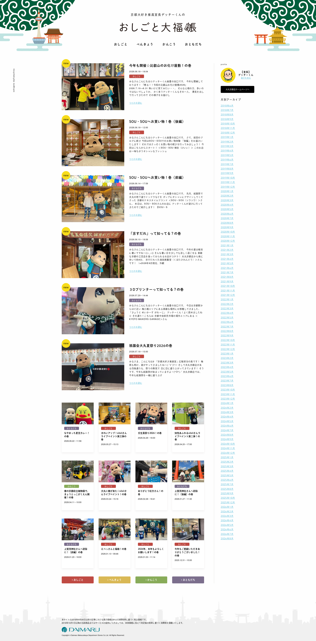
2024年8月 (227, 435)
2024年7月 (227, 430)
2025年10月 (228, 498)
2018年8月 (227, 114)
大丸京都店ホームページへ (237, 89)
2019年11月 (228, 182)
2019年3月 (227, 146)
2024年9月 (227, 439)
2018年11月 (228, 128)
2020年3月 (227, 200)
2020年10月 (228, 232)
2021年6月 (227, 268)
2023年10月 (228, 390)
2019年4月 (227, 151)
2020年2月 (227, 196)
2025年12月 (228, 502)
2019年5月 (227, 155)
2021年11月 (228, 290)
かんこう (169, 44)
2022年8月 (227, 331)
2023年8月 (227, 385)
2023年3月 (227, 363)
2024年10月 (228, 444)
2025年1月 (227, 457)
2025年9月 (227, 493)
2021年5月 (227, 263)
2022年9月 (227, 335)
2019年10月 (228, 178)
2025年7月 (227, 484)
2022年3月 (227, 308)
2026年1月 (227, 507)
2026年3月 (227, 516)
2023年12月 (228, 399)
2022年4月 (227, 313)
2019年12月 (228, 187)
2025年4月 (227, 471)
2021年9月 (227, 281)
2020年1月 (227, 191)
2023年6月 (227, 376)
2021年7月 (227, 272)
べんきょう (145, 44)
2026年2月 (227, 511)
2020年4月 (227, 205)
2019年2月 (227, 142)
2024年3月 (227, 412)
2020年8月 (227, 223)
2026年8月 (227, 538)
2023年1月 (227, 354)
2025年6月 (227, 480)
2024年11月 (228, 448)
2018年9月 (227, 119)
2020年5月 (227, 209)
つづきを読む (135, 102)
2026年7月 (227, 534)
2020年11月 (228, 236)
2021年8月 (227, 277)
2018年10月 (228, 124)
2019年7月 (227, 164)
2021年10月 (228, 286)
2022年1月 (227, 299)
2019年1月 (227, 137)
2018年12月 (228, 133)
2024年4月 (227, 417)
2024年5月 (227, 421)
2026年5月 (227, 525)
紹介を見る (246, 78)
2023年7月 (227, 381)
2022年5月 (227, 317)
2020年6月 (227, 214)
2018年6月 (227, 106)
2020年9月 (227, 227)
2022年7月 (227, 327)
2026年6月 (227, 529)
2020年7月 (227, 218)
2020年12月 (228, 241)
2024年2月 (227, 408)
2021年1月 (227, 245)
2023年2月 (227, 358)
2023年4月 (227, 367)
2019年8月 (227, 169)
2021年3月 (227, 254)
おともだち (193, 44)
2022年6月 (227, 322)
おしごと (121, 44)
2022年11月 (228, 344)
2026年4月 (227, 520)
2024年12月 (228, 453)
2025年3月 (227, 466)
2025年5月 (227, 475)
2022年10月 (228, 340)
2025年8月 (227, 489)
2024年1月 (227, 403)
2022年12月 (228, 349)
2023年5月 (227, 372)
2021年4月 (227, 259)
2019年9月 (227, 173)
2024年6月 (227, 426)
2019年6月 (227, 160)
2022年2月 (227, 304)
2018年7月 (227, 110)
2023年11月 (228, 394)
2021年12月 (228, 295)
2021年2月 (227, 250)
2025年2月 (227, 462)
